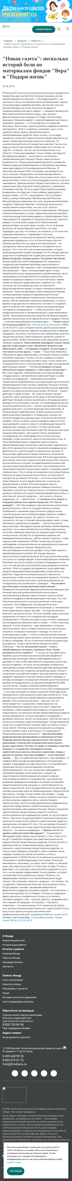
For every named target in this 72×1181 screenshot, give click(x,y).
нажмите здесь (14, 1162)
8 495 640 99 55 (13, 1056)
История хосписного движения (20, 997)
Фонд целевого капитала (16, 1037)
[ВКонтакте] (34, 1073)
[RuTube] (54, 1073)
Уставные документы (14, 944)
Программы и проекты (15, 988)
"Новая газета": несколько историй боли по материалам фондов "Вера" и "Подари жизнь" (34, 45)
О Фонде (8, 936)
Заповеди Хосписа (13, 962)
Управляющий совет (14, 940)
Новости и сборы (12, 984)
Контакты (8, 966)
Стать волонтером (13, 980)
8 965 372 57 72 (13, 1060)
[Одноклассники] (24, 1073)
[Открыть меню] (68, 29)
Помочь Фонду (12, 975)
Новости (22, 40)
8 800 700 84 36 (13, 1024)
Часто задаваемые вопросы (18, 1001)
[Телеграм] (15, 1073)
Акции (6, 993)
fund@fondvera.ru (15, 1064)
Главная (8, 40)
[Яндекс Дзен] (44, 1073)
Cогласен (16, 1171)
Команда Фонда (11, 953)
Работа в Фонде (11, 958)
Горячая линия (11, 1015)
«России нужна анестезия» (46, 324)
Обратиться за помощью (18, 1010)
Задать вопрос (12, 1032)
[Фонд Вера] (14, 1088)
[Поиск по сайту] (59, 29)
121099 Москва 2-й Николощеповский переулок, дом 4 (33, 1048)
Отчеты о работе (13, 949)
